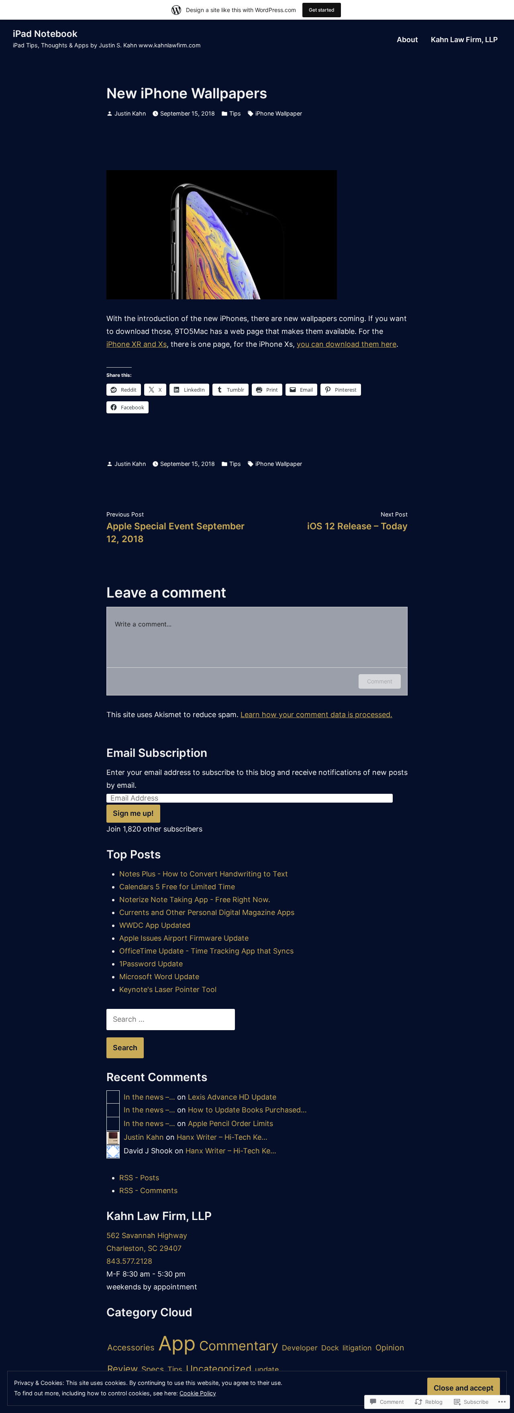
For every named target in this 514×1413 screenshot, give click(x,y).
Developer (300, 1347)
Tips (235, 113)
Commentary (238, 1346)
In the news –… (149, 1097)
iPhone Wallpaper (278, 113)
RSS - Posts (139, 1177)
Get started (322, 10)
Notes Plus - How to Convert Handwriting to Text (203, 874)
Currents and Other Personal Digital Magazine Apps (206, 912)
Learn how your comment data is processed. (316, 714)
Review (122, 1368)
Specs (152, 1369)
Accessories (131, 1347)
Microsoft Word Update (159, 976)
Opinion (389, 1347)
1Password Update (151, 964)
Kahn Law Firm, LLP (464, 40)
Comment (379, 681)
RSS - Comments (148, 1190)
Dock (330, 1348)
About (407, 40)
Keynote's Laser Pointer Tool (167, 989)
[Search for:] (170, 1019)
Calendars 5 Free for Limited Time (177, 886)
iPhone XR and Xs (136, 344)
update (267, 1369)
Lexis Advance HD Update (232, 1097)
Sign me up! (133, 813)
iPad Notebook (45, 33)
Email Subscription (156, 753)
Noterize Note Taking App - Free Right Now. (194, 899)
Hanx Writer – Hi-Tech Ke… (222, 1137)
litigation (357, 1348)
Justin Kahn (130, 113)
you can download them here (346, 344)
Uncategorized (218, 1368)
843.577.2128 (129, 1261)
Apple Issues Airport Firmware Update (184, 938)
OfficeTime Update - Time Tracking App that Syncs (206, 951)
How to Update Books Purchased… (247, 1110)
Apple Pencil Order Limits (230, 1123)
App (177, 1343)
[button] (221, 234)
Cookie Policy (197, 1393)
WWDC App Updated (154, 925)
